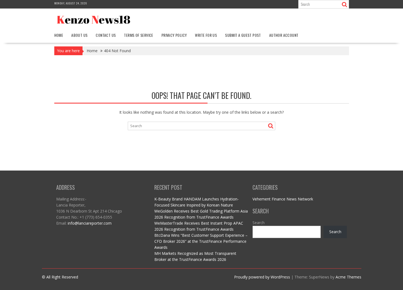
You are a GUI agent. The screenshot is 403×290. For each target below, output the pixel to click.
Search (258, 222)
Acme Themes (348, 277)
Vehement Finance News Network (282, 199)
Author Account (284, 35)
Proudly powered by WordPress (262, 277)
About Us (79, 35)
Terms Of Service (138, 35)
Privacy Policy (174, 35)
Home (58, 35)
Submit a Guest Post (243, 35)
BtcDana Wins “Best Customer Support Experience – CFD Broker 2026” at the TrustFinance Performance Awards (201, 241)
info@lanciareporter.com (90, 223)
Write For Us (206, 35)
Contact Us (106, 35)
